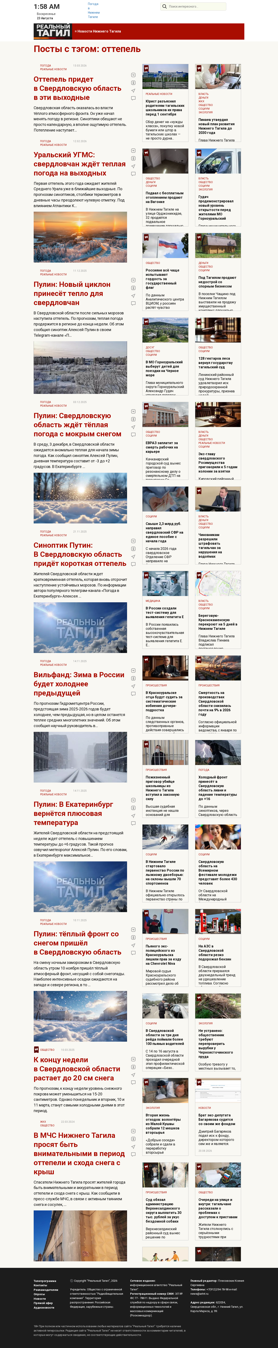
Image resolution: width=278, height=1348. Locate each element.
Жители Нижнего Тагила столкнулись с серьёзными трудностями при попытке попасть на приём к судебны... (216, 1235)
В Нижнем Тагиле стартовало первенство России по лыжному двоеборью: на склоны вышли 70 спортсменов (165, 872)
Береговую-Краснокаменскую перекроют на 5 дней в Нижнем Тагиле (218, 622)
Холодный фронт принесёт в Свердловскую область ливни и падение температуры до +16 (218, 788)
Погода (45, 65)
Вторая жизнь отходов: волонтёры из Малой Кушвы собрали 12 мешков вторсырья (163, 1124)
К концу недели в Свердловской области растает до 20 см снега (77, 1068)
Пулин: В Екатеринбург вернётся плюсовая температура (73, 813)
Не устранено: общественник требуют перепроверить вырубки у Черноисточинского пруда (216, 1044)
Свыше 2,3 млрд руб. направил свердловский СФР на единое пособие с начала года (164, 532)
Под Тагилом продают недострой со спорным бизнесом (218, 282)
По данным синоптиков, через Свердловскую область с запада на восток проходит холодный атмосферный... (218, 816)
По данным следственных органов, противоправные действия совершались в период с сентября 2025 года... (165, 728)
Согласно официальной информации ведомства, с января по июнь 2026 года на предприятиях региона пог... (218, 732)
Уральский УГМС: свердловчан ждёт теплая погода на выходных (80, 163)
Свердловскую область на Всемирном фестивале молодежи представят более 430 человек (218, 872)
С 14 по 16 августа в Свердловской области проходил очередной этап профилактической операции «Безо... (165, 1059)
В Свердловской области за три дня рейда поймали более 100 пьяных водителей (165, 1037)
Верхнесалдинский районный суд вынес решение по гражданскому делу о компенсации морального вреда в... (163, 1239)
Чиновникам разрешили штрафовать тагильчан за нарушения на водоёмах (210, 546)
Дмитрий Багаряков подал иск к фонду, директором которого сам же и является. (216, 1137)
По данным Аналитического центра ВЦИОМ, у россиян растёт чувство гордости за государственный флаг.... (165, 307)
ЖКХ (43, 1121)
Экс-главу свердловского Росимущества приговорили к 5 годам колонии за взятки (218, 462)
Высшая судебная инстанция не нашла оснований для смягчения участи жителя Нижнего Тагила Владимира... (165, 816)
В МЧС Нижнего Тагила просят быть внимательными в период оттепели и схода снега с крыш (79, 1153)
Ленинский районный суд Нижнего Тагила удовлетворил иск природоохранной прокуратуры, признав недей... (217, 385)
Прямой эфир (43, 1303)
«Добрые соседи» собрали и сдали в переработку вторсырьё (160, 1146)
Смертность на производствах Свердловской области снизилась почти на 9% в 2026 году (215, 703)
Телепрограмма (45, 1281)
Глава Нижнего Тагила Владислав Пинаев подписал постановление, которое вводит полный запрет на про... (217, 646)
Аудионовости (44, 1307)
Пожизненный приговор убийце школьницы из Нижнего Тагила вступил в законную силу (162, 788)
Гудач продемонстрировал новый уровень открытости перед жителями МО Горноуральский (216, 208)
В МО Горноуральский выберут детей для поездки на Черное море (164, 368)
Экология (206, 112)
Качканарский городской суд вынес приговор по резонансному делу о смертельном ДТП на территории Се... (163, 469)
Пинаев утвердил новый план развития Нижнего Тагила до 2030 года (217, 126)
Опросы (39, 1294)
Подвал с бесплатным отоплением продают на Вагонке (165, 197)
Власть (203, 94)
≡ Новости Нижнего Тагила (98, 31)
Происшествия (156, 685)
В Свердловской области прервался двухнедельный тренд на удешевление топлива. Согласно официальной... (217, 977)
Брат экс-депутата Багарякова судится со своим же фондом (217, 1119)
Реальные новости (53, 69)
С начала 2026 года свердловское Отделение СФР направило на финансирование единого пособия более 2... (165, 561)
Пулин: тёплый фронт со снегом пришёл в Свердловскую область (77, 942)
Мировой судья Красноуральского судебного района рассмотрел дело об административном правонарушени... (162, 981)
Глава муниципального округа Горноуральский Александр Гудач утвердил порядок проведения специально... (165, 393)
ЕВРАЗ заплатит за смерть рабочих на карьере (162, 447)
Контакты (40, 1285)
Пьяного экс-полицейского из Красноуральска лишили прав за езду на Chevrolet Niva (163, 955)
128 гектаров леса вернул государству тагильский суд (216, 362)
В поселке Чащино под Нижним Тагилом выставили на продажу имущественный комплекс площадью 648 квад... (217, 304)
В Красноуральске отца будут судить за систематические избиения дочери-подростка (164, 701)
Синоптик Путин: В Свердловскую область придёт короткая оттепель (80, 554)
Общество (47, 1049)
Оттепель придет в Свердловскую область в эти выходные (77, 88)
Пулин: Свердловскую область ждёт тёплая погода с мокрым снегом (77, 424)
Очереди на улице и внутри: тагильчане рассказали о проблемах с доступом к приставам (218, 1208)
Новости (205, 1107)
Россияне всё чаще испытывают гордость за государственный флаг (162, 279)
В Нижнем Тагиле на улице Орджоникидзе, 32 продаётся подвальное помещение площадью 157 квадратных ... (164, 219)
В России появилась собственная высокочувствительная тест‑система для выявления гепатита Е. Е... (165, 634)
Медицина (153, 601)
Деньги (203, 97)
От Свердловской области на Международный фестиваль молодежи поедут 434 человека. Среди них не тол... (216, 901)
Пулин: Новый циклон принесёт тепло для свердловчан (72, 293)
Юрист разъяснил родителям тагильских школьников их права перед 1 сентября (165, 107)
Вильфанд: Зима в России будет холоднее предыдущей (79, 683)
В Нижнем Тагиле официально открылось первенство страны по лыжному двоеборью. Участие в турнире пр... (165, 899)
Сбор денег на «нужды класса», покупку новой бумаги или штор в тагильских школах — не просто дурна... (165, 130)
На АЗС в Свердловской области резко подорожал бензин (215, 952)
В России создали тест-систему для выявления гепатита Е (165, 612)
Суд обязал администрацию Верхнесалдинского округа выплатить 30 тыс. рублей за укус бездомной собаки (163, 1210)
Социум (204, 108)
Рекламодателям (46, 1289)
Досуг (150, 347)
